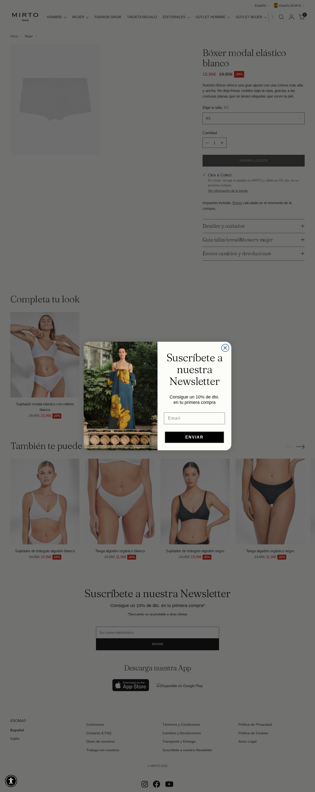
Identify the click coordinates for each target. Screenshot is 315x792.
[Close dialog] (225, 348)
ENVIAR (194, 437)
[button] (11, 781)
